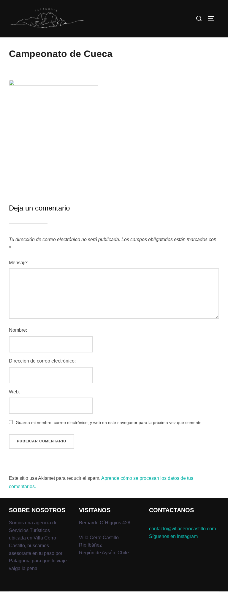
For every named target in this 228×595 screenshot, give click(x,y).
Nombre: (18, 330)
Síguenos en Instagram (173, 536)
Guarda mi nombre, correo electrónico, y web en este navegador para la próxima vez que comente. (109, 422)
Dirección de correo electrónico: (42, 360)
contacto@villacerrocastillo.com (182, 528)
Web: (14, 391)
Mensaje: (18, 262)
